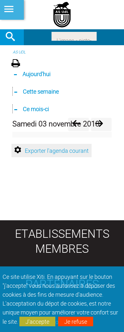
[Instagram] (74, 35)
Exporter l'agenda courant (57, 150)
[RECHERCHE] (12, 37)
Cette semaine (41, 91)
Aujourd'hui (37, 74)
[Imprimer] (17, 64)
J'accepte (37, 321)
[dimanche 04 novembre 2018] (101, 124)
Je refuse (75, 321)
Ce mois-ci (36, 109)
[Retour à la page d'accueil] (62, 14)
